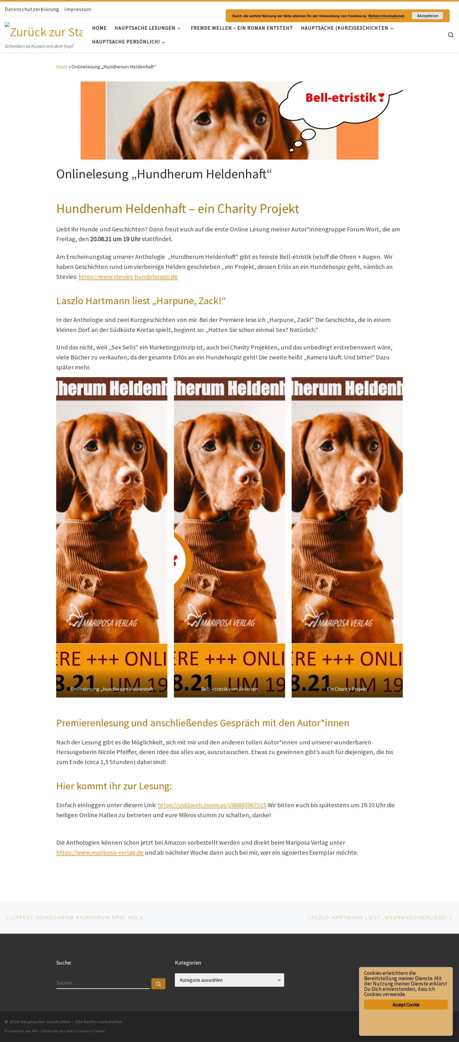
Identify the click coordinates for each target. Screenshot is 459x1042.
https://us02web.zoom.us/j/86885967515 (212, 805)
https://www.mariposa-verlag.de (100, 852)
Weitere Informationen (386, 15)
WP (34, 1031)
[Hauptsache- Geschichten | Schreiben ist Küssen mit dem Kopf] (44, 30)
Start (61, 66)
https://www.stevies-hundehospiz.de (128, 277)
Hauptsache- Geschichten (46, 1022)
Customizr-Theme (90, 1031)
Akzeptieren (427, 15)
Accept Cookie (406, 1004)
